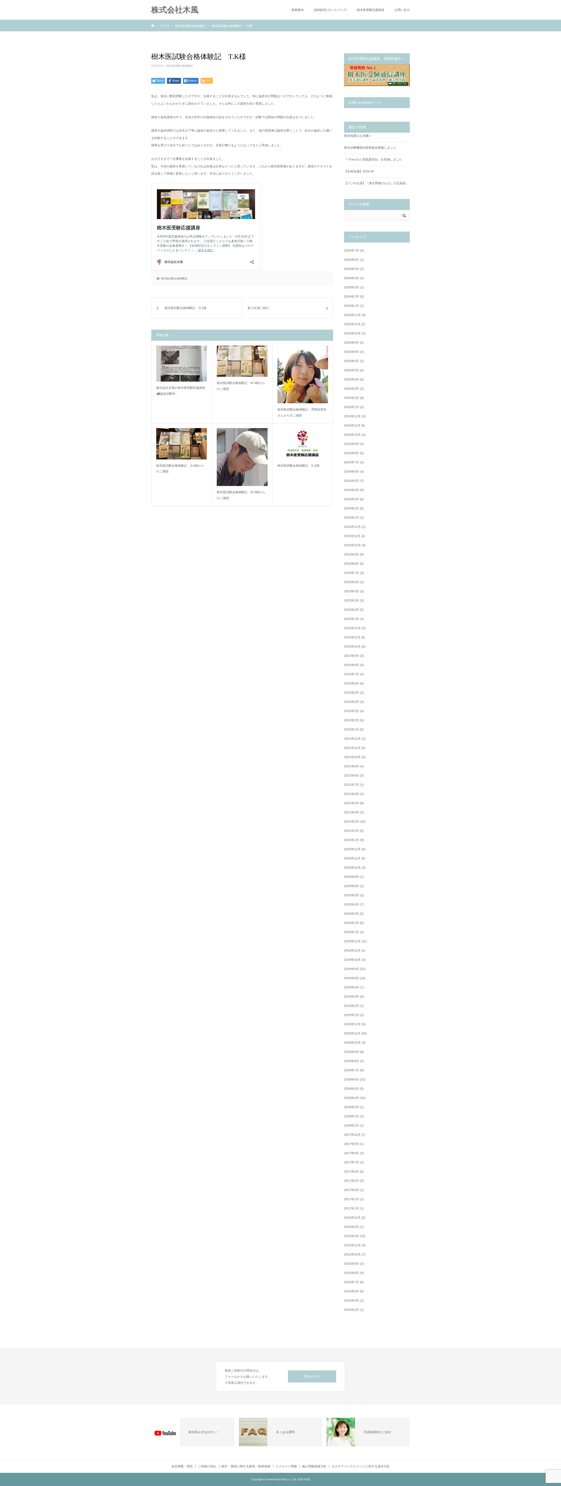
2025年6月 (351, 361)
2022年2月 (351, 720)
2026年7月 (351, 250)
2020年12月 (352, 849)
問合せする (312, 1376)
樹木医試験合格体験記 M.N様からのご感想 (241, 495)
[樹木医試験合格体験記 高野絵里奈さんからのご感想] (302, 374)
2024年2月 (351, 508)
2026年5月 (351, 269)
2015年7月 (351, 1282)
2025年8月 (351, 352)
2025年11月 (352, 324)
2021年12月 (352, 738)
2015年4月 (351, 1300)
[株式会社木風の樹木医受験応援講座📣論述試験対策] (181, 364)
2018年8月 (351, 1061)
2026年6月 (351, 259)
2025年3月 (351, 388)
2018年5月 (351, 1088)
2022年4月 (351, 702)
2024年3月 (351, 499)
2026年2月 (351, 296)
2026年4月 (351, 278)
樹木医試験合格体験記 (180, 65)
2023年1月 (351, 619)
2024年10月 (352, 434)
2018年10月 (352, 1042)
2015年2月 (351, 1309)
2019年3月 (351, 996)
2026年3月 (351, 287)
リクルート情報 (286, 1466)
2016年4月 (351, 1236)
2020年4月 (351, 904)
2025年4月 (351, 379)
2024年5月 (351, 480)
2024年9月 (351, 444)
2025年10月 (352, 333)
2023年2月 (351, 609)
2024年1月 (351, 517)
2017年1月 (351, 1208)
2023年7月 (351, 573)
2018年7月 (351, 1070)
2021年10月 (352, 757)
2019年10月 (352, 959)
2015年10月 (352, 1254)
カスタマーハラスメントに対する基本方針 (361, 1466)
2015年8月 (351, 1273)
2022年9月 (351, 655)
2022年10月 (352, 646)
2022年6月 (351, 683)
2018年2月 (351, 1116)
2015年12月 (352, 1245)
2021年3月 (351, 821)
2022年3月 (351, 711)
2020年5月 (351, 895)
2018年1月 (351, 1125)
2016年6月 (351, 1227)
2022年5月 (351, 692)
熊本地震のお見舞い (358, 136)
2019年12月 (352, 941)
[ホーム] (152, 25)
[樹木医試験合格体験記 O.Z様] (302, 443)
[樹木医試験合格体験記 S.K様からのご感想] (181, 443)
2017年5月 (351, 1180)
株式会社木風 (178, 9)
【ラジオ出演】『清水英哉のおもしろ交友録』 (376, 183)
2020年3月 (351, 913)
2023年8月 (351, 563)
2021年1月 (351, 840)
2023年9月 (351, 554)
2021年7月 (351, 784)
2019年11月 (352, 950)
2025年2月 (351, 398)
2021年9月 (351, 766)
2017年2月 (351, 1199)
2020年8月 (351, 886)
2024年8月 (351, 453)
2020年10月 (352, 867)
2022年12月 (352, 628)
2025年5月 (351, 370)
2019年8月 (351, 978)
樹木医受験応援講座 (370, 10)
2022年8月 (351, 665)
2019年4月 (351, 987)
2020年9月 (351, 877)
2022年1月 (351, 729)
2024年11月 (352, 425)
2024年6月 (351, 471)
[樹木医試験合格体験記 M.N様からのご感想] (242, 457)
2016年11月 (352, 1217)
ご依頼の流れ (207, 1466)
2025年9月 (351, 342)
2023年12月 (352, 527)
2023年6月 (351, 582)
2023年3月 (351, 600)
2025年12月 (352, 315)
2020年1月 (351, 932)
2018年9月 (351, 1052)
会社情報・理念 (182, 1466)
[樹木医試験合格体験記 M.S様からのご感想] (242, 361)
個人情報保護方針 (314, 1466)
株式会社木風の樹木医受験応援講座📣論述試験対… (180, 390)
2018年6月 (351, 1079)
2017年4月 (351, 1190)
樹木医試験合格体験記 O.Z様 (298, 465)
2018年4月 (351, 1098)
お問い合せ (402, 10)
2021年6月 (351, 794)
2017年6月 (351, 1171)
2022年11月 (352, 637)
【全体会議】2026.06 (359, 171)
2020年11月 (352, 858)
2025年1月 (351, 407)
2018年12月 (352, 1024)
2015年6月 (351, 1291)
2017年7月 (351, 1162)
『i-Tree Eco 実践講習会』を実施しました (373, 159)
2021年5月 (351, 803)
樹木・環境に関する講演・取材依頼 (245, 1466)
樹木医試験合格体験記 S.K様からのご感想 (180, 468)
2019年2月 (351, 1005)
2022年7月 (351, 674)
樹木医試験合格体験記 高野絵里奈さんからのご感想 (302, 412)
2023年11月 (352, 536)
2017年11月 (352, 1134)
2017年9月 (351, 1144)
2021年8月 (351, 775)
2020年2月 (351, 923)
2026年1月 (351, 305)
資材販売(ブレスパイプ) (330, 10)
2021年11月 (352, 748)
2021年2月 (351, 830)
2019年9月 (351, 969)
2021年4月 (351, 812)
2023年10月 (352, 545)
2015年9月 (351, 1263)
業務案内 (297, 10)
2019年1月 (351, 1015)
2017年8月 (351, 1153)
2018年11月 (352, 1033)
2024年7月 (351, 462)
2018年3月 (351, 1107)
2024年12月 (352, 416)
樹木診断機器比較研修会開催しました (370, 147)
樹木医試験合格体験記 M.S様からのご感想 (241, 386)
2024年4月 (351, 490)
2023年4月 (351, 591)
